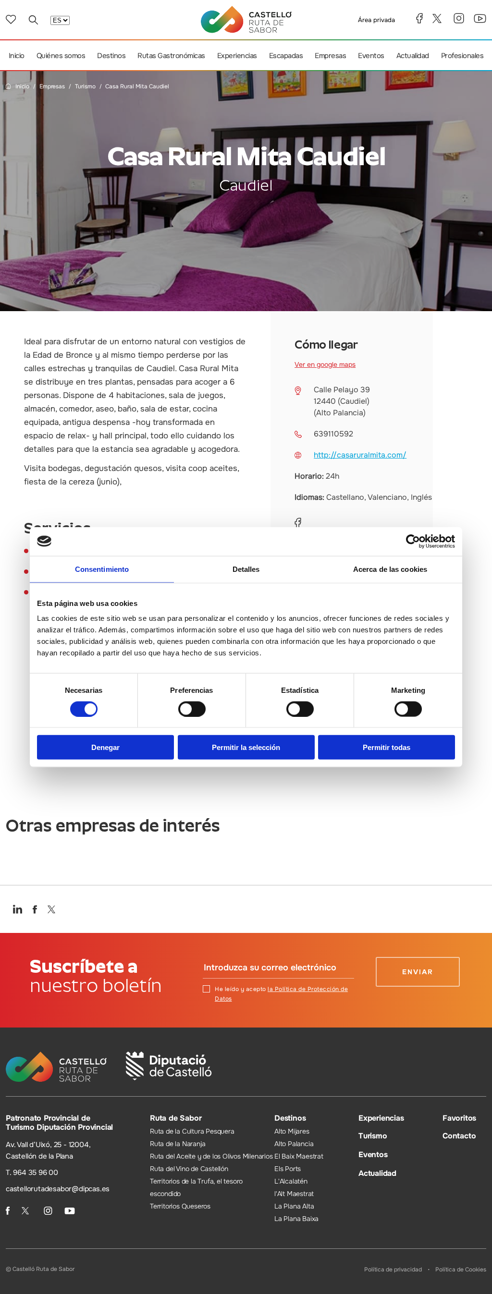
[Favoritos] (11, 19)
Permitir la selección (246, 747)
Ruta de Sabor (175, 1118)
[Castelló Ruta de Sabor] (246, 19)
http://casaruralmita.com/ (360, 455)
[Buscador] (33, 19)
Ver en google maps (325, 364)
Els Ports (287, 1168)
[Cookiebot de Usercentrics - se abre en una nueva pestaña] (413, 541)
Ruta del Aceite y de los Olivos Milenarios (211, 1156)
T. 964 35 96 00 (32, 1172)
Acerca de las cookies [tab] (390, 569)
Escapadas (286, 55)
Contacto (459, 1136)
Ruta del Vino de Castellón (189, 1168)
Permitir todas (386, 747)
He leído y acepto (281, 994)
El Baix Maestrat (298, 1156)
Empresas (330, 55)
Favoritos (459, 1118)
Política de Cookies (460, 1269)
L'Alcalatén (291, 1181)
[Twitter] (438, 18)
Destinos (111, 55)
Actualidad (412, 55)
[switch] (192, 708)
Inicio (17, 55)
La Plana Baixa (296, 1218)
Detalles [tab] (246, 569)
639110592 (333, 434)
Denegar (105, 747)
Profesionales (462, 55)
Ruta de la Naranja (177, 1143)
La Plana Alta (294, 1206)
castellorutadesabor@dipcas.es (58, 1189)
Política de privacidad (393, 1269)
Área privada (376, 20)
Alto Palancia (293, 1143)
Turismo (85, 86)
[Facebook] (419, 18)
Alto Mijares (291, 1131)
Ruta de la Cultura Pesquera (192, 1131)
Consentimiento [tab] (102, 569)
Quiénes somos (61, 55)
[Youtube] (480, 18)
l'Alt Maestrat (294, 1193)
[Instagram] (459, 18)
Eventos (371, 55)
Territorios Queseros (180, 1206)
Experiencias (237, 55)
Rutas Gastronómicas (171, 55)
